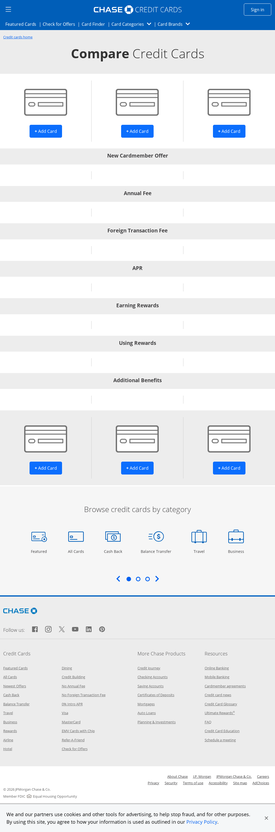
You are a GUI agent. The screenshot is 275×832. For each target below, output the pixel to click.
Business (236, 551)
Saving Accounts (151, 686)
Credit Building (73, 676)
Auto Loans (147, 712)
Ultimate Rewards (220, 712)
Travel (201, 551)
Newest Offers (14, 686)
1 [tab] (128, 579)
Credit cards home (17, 37)
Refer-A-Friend (73, 740)
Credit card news (218, 694)
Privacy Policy (201, 822)
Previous (118, 578)
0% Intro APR (72, 704)
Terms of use (193, 782)
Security (171, 782)
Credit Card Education (222, 730)
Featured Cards (22, 24)
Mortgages (146, 704)
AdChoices (260, 782)
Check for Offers (60, 24)
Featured (39, 551)
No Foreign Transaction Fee (84, 694)
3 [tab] (147, 579)
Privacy (153, 782)
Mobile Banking (217, 676)
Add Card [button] (48, 131)
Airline (8, 740)
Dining (67, 668)
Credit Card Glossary (221, 704)
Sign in (261, 9)
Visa (65, 712)
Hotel (7, 748)
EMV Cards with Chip (78, 730)
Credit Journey (149, 668)
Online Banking (217, 668)
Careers (263, 776)
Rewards (10, 730)
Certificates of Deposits (156, 694)
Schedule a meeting (220, 740)
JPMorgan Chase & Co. (234, 776)
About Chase (177, 776)
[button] (266, 818)
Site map (240, 782)
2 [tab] (138, 579)
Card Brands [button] (175, 24)
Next (157, 578)
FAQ (208, 722)
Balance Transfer (156, 551)
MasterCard (71, 722)
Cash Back (113, 551)
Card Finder (95, 24)
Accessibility (218, 782)
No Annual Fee (73, 686)
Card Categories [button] (132, 24)
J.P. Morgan (202, 776)
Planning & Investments (157, 722)
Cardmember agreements (225, 686)
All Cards (76, 551)
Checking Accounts (153, 676)
